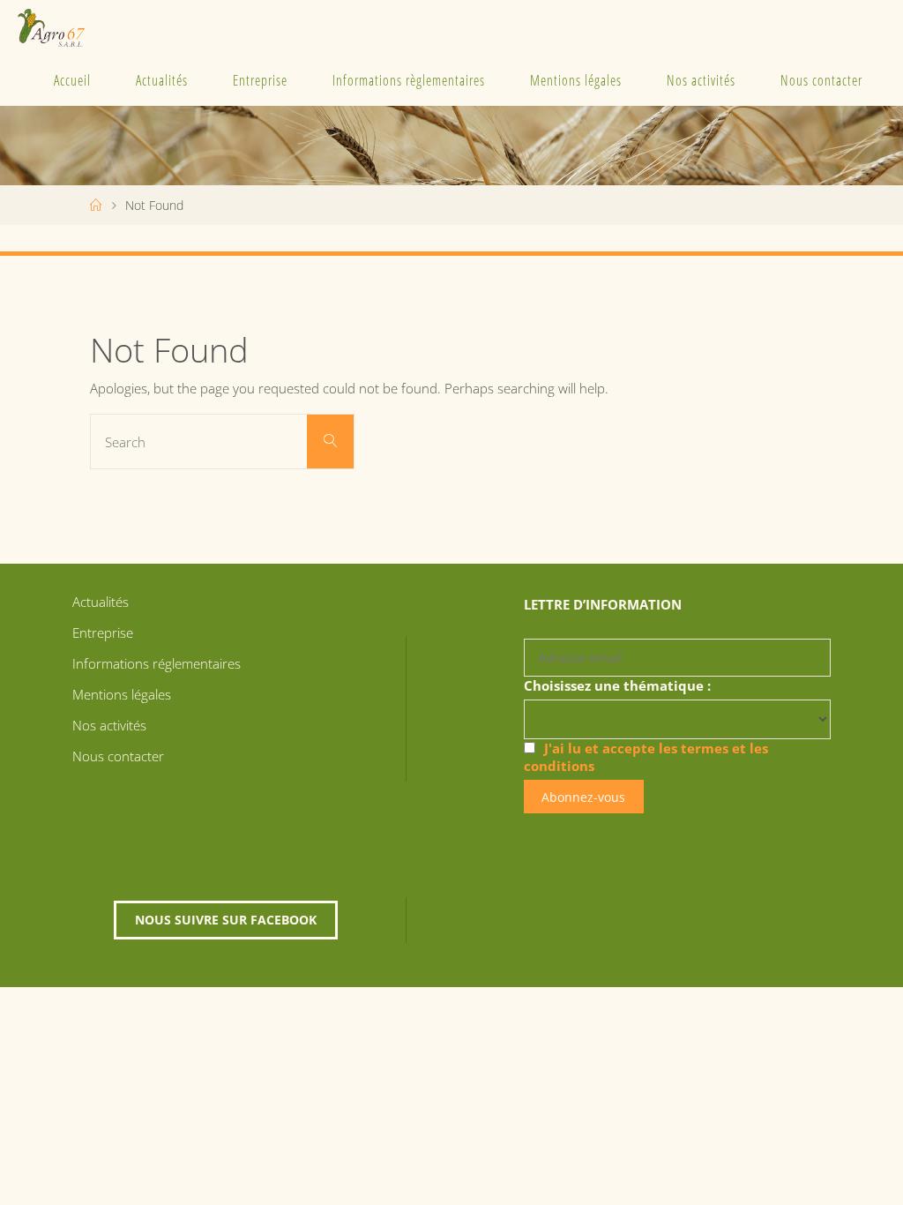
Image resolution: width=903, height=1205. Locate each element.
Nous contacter (821, 80)
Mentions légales (576, 80)
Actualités (162, 80)
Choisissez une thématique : (617, 685)
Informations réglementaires (156, 663)
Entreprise (260, 80)
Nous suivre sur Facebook (226, 919)
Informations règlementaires (408, 80)
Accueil (72, 80)
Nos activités (701, 80)
